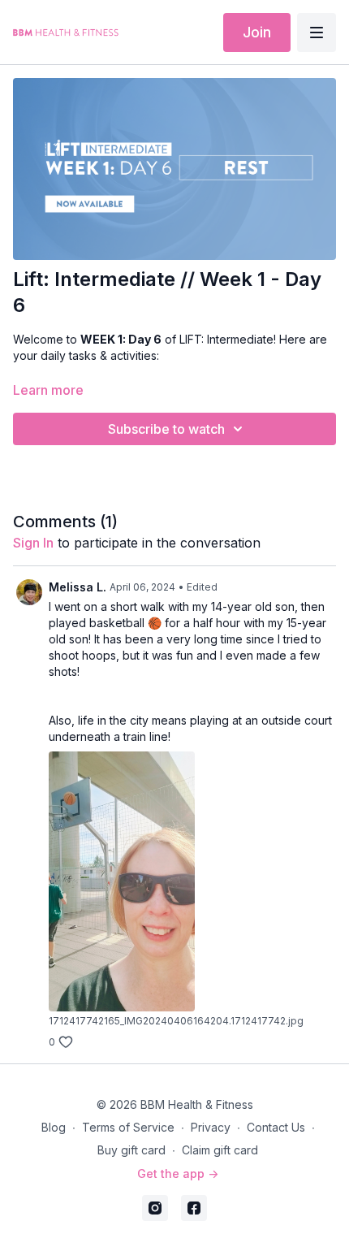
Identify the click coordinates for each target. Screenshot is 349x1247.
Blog (53, 1127)
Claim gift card (220, 1150)
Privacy (211, 1127)
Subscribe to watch (166, 429)
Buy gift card (131, 1150)
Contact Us (276, 1127)
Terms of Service (128, 1127)
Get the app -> (177, 1173)
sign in (33, 543)
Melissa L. (77, 587)
